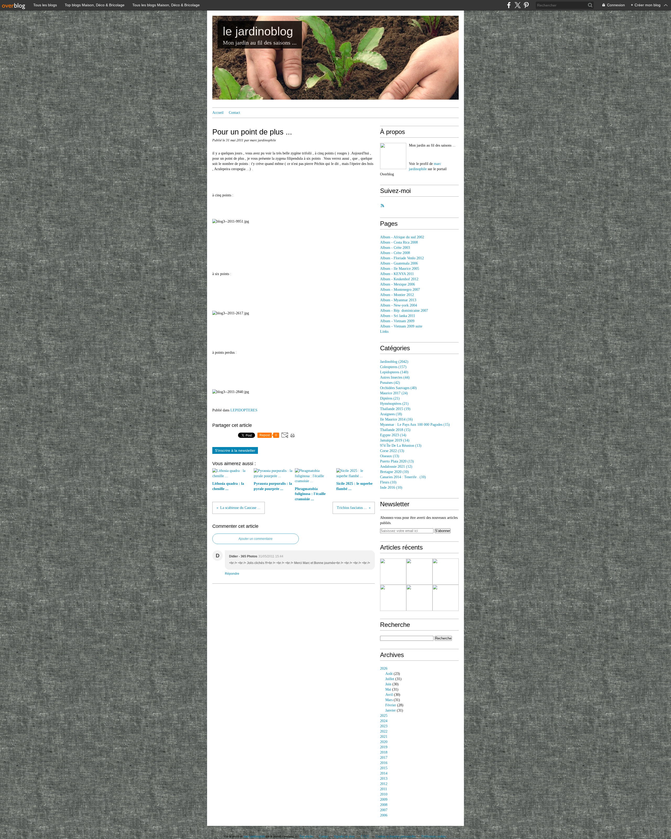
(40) (398, 388)
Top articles (306, 836)
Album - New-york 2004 (398, 305)
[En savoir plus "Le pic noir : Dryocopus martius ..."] (393, 571)
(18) (391, 414)
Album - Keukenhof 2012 (399, 279)
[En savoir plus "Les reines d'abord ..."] (419, 571)
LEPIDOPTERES (243, 410)
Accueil (218, 113)
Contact (234, 113)
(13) (400, 446)
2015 (383, 768)
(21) (390, 398)
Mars (389, 700)
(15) (415, 425)
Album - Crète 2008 (395, 253)
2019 (383, 747)
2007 (383, 810)
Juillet (389, 679)
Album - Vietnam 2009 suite (401, 326)
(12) (396, 467)
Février (390, 705)
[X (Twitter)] (517, 5)
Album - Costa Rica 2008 (399, 242)
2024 (383, 721)
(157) (393, 367)
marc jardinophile (254, 836)
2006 (383, 815)
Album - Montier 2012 (397, 295)
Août (389, 674)
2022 (383, 731)
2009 (383, 800)
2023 (383, 726)
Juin (388, 684)
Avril (389, 695)
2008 (383, 805)
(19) (395, 409)
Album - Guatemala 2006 (399, 263)
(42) (390, 383)
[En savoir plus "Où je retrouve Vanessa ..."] (445, 598)
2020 (383, 742)
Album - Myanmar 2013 (398, 300)
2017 (383, 758)
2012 (383, 784)
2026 (383, 668)
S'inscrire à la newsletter (235, 450)
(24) (394, 393)
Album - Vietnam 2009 (397, 321)
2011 (383, 789)
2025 (383, 716)
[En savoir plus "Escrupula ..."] (393, 598)
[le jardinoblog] (393, 156)
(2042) (394, 362)
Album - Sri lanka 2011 (397, 316)
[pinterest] (526, 5)
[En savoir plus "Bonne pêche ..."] (445, 571)
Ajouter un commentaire (256, 539)
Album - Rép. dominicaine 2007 (404, 311)
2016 (383, 763)
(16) (396, 419)
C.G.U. (365, 836)
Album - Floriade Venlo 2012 (402, 258)
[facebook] (509, 5)
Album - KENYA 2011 (397, 274)
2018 (383, 752)
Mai (388, 689)
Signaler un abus (344, 836)
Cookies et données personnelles (396, 836)
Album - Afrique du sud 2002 (402, 237)
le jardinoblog (258, 31)
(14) (393, 435)
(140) (394, 372)
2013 (383, 779)
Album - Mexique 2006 (397, 284)
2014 (383, 773)
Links (384, 332)
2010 (383, 794)
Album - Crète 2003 (395, 248)
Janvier (390, 710)
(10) (394, 472)
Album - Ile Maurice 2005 (399, 269)
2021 (383, 737)
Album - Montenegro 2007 (400, 290)
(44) (395, 377)
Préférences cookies (433, 836)
